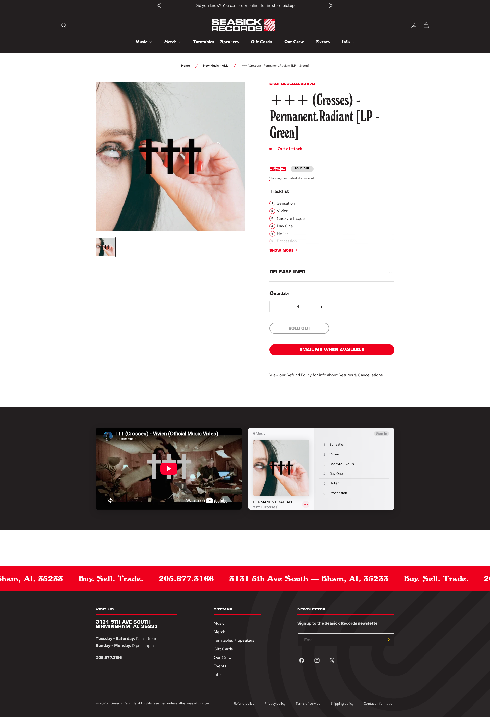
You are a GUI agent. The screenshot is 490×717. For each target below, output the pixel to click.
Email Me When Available (332, 349)
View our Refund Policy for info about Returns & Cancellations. (327, 375)
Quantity (279, 293)
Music (219, 623)
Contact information (379, 703)
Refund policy (244, 703)
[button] (64, 25)
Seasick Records (123, 703)
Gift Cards (223, 649)
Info (217, 674)
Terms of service (308, 703)
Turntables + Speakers (234, 640)
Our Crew (222, 657)
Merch (219, 631)
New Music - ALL (215, 66)
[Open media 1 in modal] (232, 95)
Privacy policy (274, 703)
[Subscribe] (388, 639)
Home (185, 66)
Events (220, 666)
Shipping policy (341, 703)
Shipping (276, 178)
